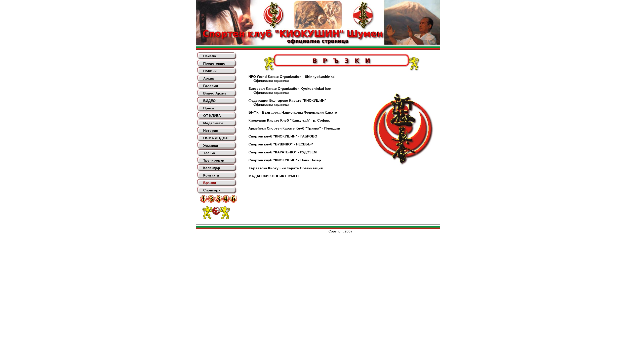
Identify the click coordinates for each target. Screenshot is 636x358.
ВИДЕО (209, 101)
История (210, 131)
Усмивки (210, 145)
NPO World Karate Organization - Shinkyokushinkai (291, 77)
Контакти (211, 175)
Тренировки (213, 160)
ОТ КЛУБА (212, 116)
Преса (208, 108)
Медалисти (213, 123)
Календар (211, 168)
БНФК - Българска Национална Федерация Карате (292, 112)
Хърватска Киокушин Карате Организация (285, 168)
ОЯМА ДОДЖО (216, 138)
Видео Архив (215, 93)
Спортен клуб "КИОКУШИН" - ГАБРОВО (282, 136)
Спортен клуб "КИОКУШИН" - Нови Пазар (284, 160)
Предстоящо (214, 63)
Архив (208, 78)
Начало (209, 56)
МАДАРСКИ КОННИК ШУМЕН (273, 176)
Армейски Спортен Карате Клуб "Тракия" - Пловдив (294, 128)
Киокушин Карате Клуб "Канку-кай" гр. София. (289, 120)
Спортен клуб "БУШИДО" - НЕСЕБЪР (280, 144)
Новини (210, 71)
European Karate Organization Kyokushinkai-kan (289, 88)
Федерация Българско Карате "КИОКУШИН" (287, 100)
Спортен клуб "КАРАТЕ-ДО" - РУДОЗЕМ (282, 152)
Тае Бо (209, 153)
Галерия (210, 86)
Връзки (209, 183)
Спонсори (212, 190)
